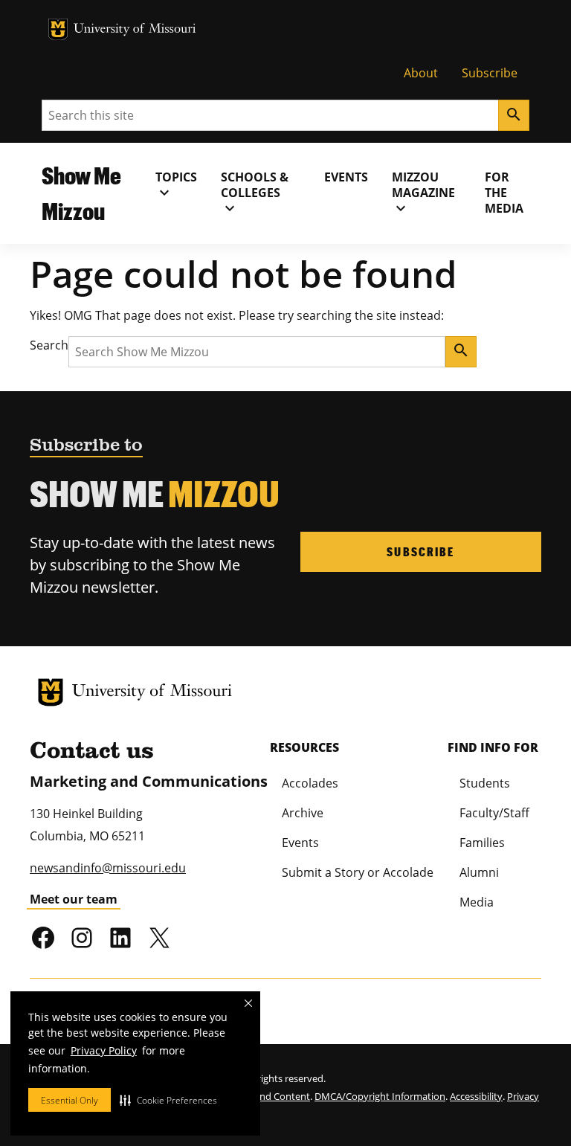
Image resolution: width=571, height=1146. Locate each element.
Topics (176, 185)
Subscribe (489, 73)
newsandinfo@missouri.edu (108, 868)
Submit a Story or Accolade (357, 872)
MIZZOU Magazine (423, 193)
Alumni (479, 872)
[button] (168, 1100)
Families (482, 842)
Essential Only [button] (69, 1100)
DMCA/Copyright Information (379, 1096)
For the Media (504, 192)
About (421, 73)
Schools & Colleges (254, 193)
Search (49, 345)
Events (346, 177)
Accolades (310, 783)
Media (476, 902)
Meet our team (73, 899)
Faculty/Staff (494, 813)
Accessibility (476, 1096)
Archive (302, 813)
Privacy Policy (104, 1050)
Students (484, 783)
